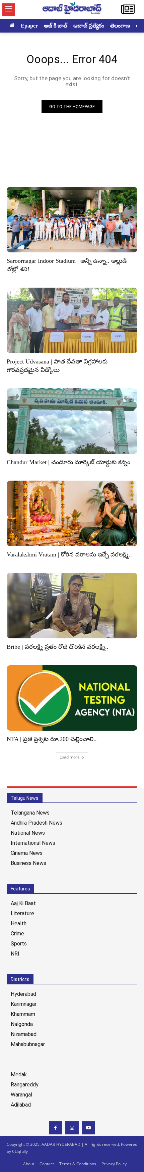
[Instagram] (71, 1127)
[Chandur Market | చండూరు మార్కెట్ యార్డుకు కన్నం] (72, 421)
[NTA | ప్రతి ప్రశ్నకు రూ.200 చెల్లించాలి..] (72, 698)
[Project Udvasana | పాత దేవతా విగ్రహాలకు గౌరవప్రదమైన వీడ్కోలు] (72, 320)
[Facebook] (55, 1127)
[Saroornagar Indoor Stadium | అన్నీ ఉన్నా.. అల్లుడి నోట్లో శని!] (72, 219)
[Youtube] (88, 1127)
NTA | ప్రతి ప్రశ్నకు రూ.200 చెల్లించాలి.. (52, 739)
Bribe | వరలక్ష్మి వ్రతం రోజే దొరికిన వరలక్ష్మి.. (58, 646)
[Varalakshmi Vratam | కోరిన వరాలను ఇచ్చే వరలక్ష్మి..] (72, 513)
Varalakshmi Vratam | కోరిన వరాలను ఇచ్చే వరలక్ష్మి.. (69, 554)
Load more (70, 757)
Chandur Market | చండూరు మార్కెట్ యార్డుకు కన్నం (68, 462)
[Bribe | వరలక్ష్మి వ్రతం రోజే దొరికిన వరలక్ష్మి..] (72, 605)
